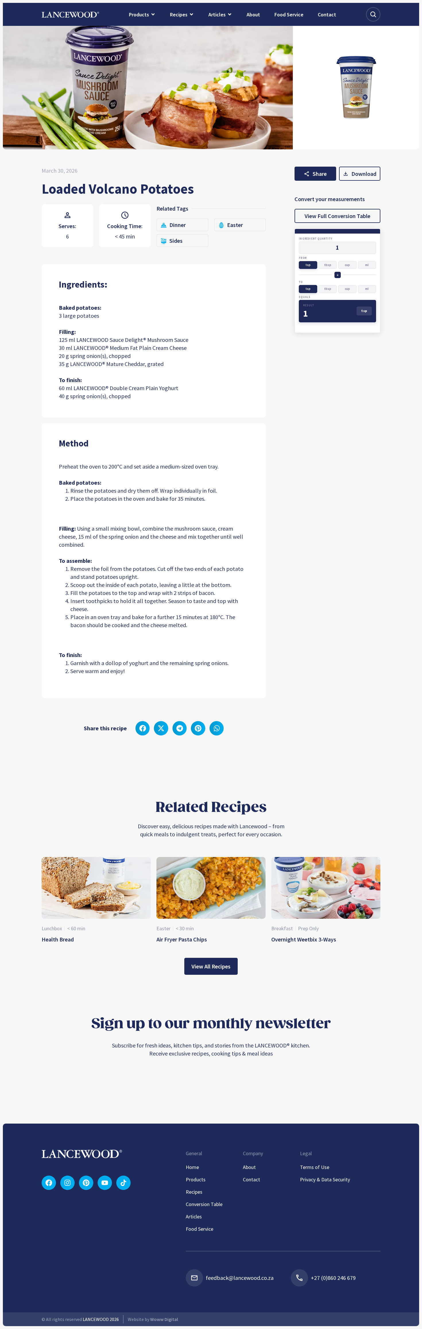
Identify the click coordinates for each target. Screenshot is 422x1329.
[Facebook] (49, 1183)
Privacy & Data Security (325, 1179)
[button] (142, 728)
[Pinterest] (86, 1183)
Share (320, 173)
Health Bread (58, 939)
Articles (194, 1216)
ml (367, 265)
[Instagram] (67, 1183)
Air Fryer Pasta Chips (181, 939)
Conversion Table (204, 1204)
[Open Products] (153, 14)
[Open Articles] (229, 14)
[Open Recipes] (191, 14)
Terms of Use (314, 1167)
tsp (308, 265)
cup (347, 265)
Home (192, 1167)
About (249, 1167)
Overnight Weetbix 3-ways (303, 939)
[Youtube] (105, 1183)
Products (196, 1179)
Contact (251, 1179)
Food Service (199, 1229)
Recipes (194, 1192)
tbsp (327, 265)
